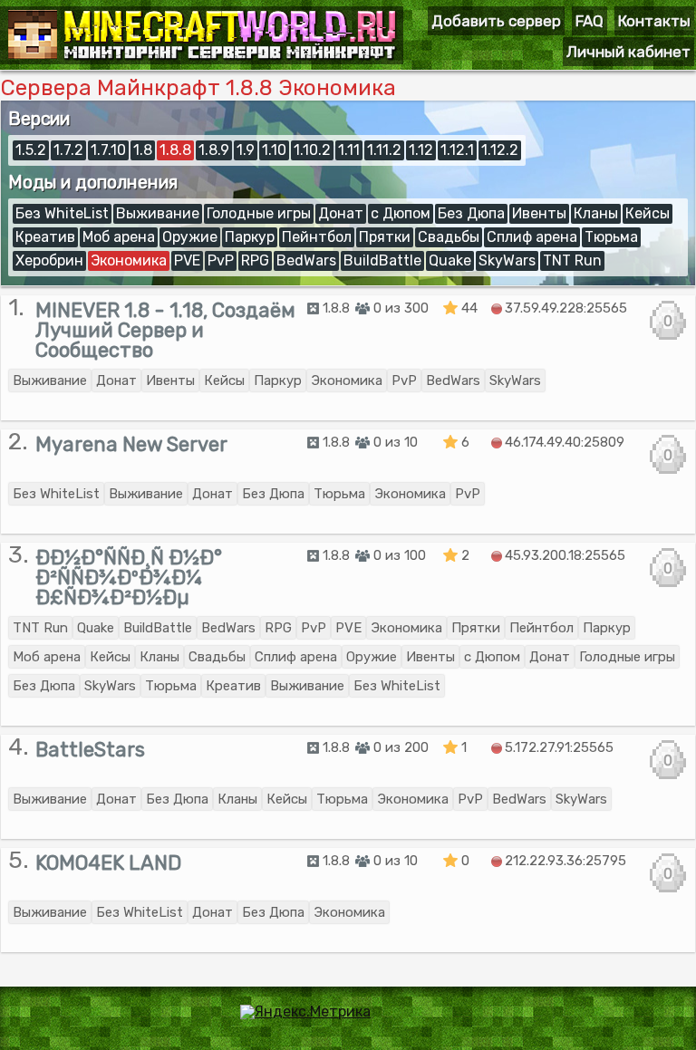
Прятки (385, 237)
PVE (187, 260)
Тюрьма (611, 237)
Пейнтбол (317, 237)
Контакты (654, 21)
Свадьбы (448, 237)
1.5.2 (30, 150)
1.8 (142, 150)
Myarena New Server (131, 444)
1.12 (421, 150)
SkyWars (507, 260)
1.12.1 (457, 150)
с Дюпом (400, 213)
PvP (221, 260)
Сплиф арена (532, 237)
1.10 (274, 150)
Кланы (596, 213)
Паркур (250, 237)
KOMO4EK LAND (108, 863)
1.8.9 (213, 150)
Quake (450, 260)
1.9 (246, 150)
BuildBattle (382, 260)
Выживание (157, 213)
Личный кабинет (628, 52)
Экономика (129, 260)
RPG (255, 260)
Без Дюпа (471, 213)
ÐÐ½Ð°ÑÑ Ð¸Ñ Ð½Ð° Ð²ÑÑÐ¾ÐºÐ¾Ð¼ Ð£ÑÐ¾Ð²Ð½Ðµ (128, 577)
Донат (340, 213)
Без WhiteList (62, 213)
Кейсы (647, 213)
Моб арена (118, 237)
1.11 (349, 150)
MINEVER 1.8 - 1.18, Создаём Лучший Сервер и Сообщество (165, 330)
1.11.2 (384, 150)
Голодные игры (259, 213)
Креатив (45, 237)
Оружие (190, 237)
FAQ (589, 21)
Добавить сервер (496, 21)
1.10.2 (312, 150)
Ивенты (539, 213)
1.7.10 (108, 150)
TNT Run (572, 260)
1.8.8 (175, 150)
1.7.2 (68, 150)
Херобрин (49, 260)
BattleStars (90, 749)
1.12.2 (499, 150)
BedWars (306, 260)
